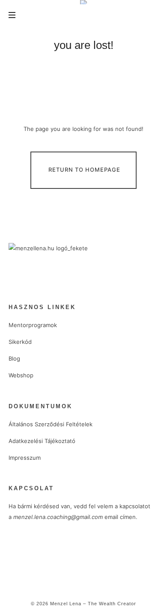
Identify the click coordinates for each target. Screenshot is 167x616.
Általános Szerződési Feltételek (50, 424)
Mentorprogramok (33, 325)
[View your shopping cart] (151, 15)
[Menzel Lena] (83, 2)
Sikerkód (20, 341)
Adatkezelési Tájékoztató (42, 440)
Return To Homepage (84, 169)
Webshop (21, 375)
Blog (14, 358)
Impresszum (25, 457)
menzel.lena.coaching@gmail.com (58, 516)
